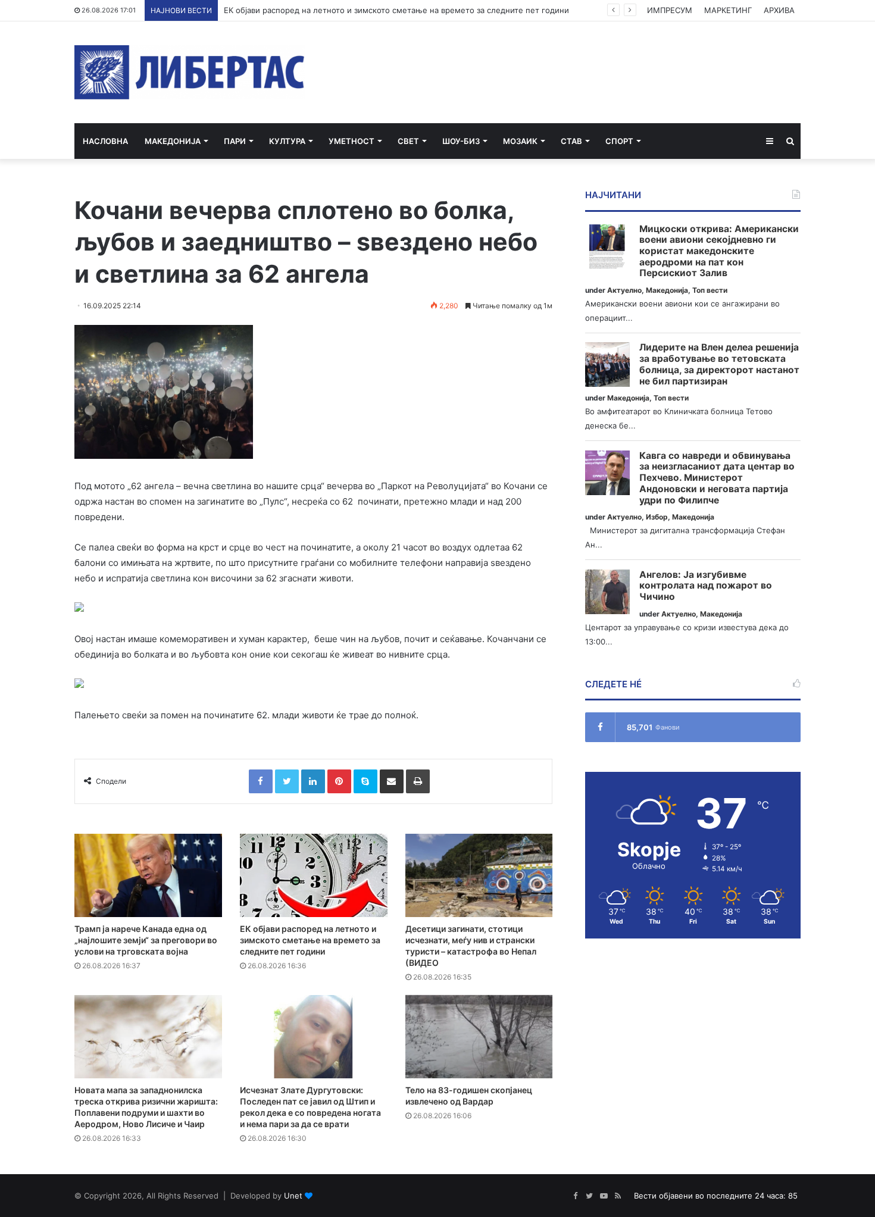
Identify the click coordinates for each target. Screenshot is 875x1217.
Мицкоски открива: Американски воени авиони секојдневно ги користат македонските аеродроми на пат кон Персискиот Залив (719, 251)
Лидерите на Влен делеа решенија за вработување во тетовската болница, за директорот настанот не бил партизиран (719, 364)
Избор (657, 516)
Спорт (619, 141)
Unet (293, 1195)
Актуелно (624, 290)
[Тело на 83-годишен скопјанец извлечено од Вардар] (479, 1036)
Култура (287, 141)
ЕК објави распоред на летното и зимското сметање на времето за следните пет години (396, 10)
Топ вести (709, 290)
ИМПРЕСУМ (669, 10)
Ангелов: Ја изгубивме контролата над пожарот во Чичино (705, 586)
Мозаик (520, 141)
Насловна (105, 141)
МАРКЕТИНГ (728, 10)
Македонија (173, 141)
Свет (408, 141)
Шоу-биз (461, 141)
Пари (235, 141)
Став (571, 141)
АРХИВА (779, 10)
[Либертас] (189, 72)
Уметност (351, 141)
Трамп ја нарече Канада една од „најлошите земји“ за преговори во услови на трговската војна (145, 940)
